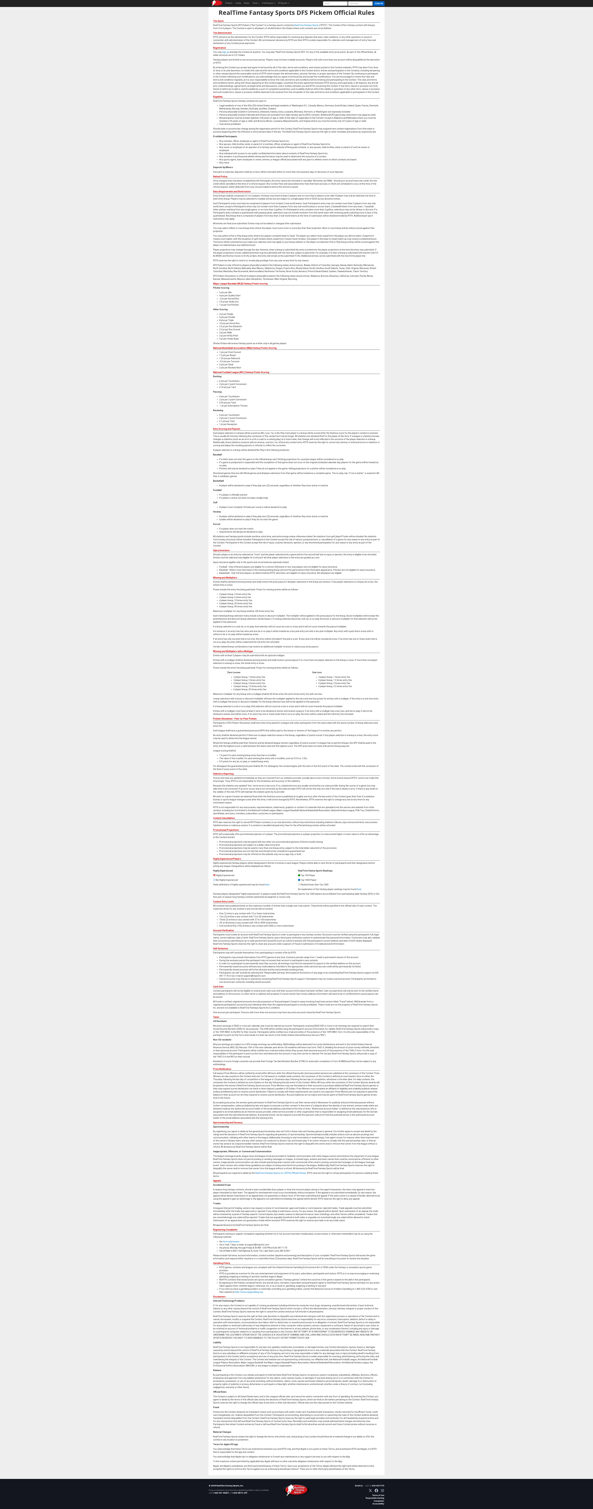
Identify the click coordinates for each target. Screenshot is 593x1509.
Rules (246, 3)
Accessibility (378, 1504)
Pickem (229, 3)
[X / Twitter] (370, 1490)
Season (268, 3)
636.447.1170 (378, 1485)
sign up (225, 52)
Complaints (379, 1501)
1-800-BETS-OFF (239, 1493)
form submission (231, 1241)
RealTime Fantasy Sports (306, 25)
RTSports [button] (283, 3)
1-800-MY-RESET (221, 1493)
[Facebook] (376, 1490)
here (267, 884)
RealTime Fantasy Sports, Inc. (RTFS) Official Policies (280, 1173)
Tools (255, 3)
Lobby (238, 3)
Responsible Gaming (375, 1498)
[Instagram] (382, 1490)
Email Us (359, 1485)
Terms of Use (378, 1495)
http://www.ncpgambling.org (249, 1292)
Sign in (379, 3)
